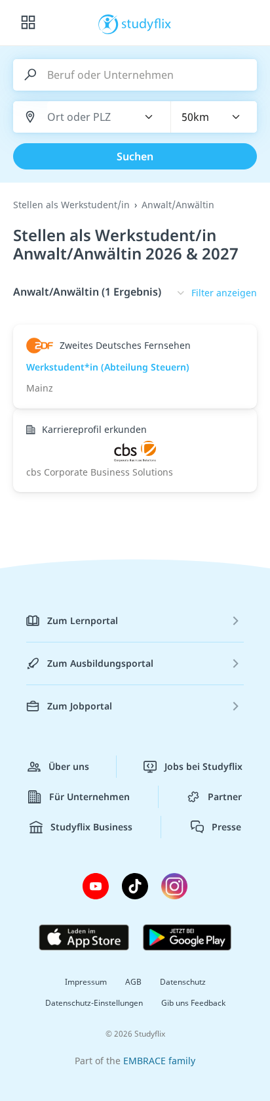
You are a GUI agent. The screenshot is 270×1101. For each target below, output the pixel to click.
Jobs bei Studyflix (203, 766)
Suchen (135, 156)
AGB (133, 981)
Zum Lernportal (82, 620)
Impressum (86, 981)
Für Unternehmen (89, 796)
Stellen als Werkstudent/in (71, 204)
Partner (225, 796)
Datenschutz (183, 981)
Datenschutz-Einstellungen (94, 1002)
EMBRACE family (159, 1060)
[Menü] (28, 23)
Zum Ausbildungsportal (100, 663)
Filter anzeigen (224, 292)
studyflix (146, 23)
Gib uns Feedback (193, 1002)
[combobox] (84, 117)
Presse (226, 826)
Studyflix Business (91, 826)
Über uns (68, 766)
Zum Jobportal (79, 706)
